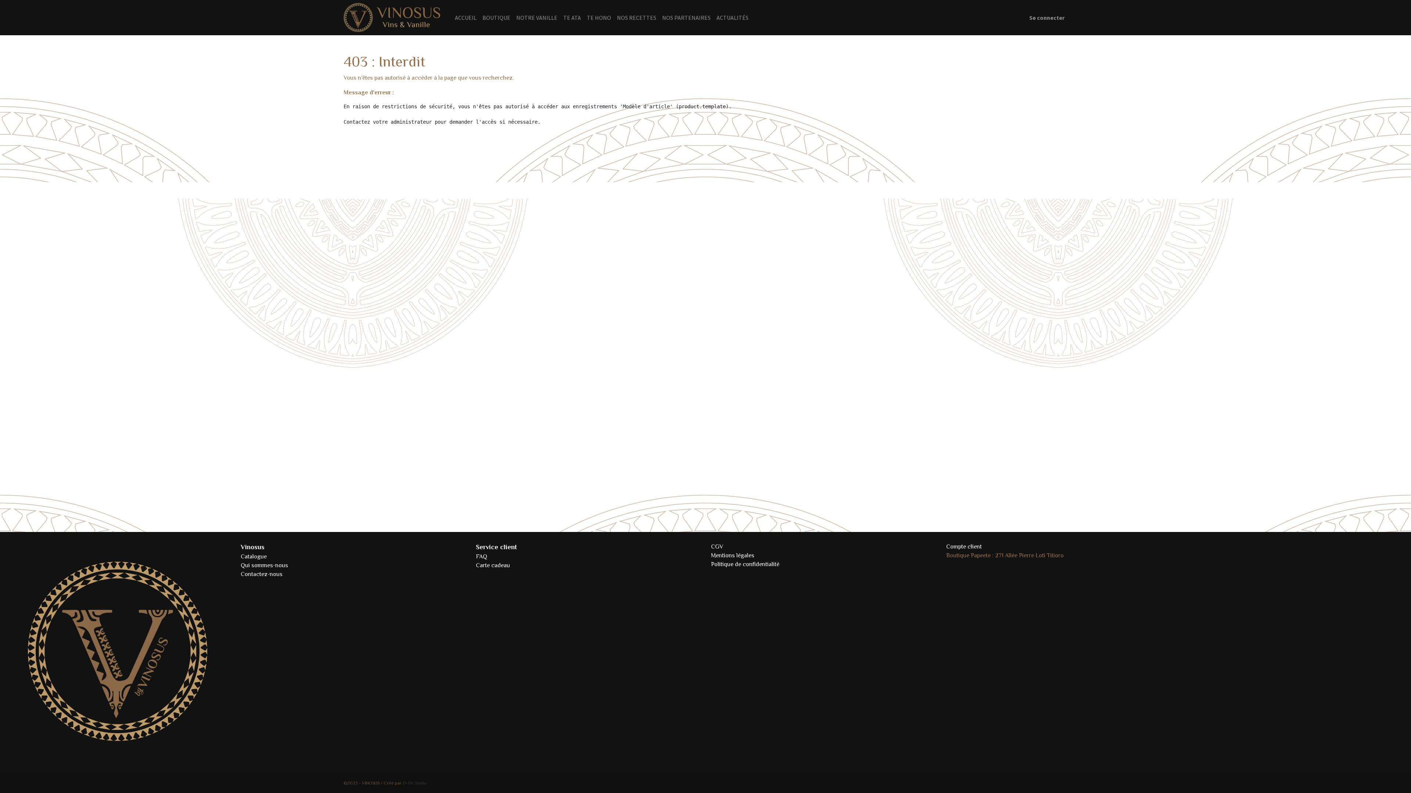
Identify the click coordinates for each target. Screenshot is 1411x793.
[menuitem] (466, 17)
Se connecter (1046, 17)
